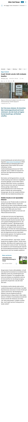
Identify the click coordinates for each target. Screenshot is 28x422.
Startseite (3, 69)
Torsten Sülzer (8, 263)
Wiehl (20, 69)
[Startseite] (14, 2)
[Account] (25, 2)
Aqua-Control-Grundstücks (13, 162)
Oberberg (15, 69)
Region (8, 69)
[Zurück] (2, 5)
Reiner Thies (5, 78)
